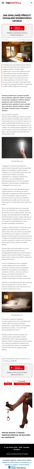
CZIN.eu (15, 464)
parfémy (18, 454)
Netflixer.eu (6, 462)
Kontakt (26, 447)
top (13, 2)
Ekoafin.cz (8, 464)
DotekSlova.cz (26, 462)
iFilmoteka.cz (15, 462)
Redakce (17, 449)
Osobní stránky (24, 464)
